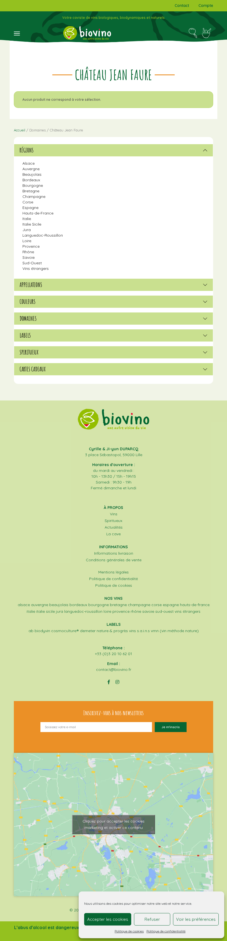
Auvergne (31, 168)
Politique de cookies (129, 931)
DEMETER (88, 630)
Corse (27, 202)
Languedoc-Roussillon (42, 235)
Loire (26, 240)
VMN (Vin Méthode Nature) (175, 630)
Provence (31, 246)
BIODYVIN (42, 630)
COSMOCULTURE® (65, 630)
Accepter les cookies (107, 919)
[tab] (113, 150)
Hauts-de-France (37, 213)
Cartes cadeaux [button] (33, 369)
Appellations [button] (31, 284)
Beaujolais (32, 174)
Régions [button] (26, 150)
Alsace (28, 163)
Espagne (30, 207)
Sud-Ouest (32, 262)
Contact (182, 5)
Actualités (114, 527)
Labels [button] (25, 335)
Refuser (152, 919)
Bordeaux (31, 179)
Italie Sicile (31, 224)
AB (31, 630)
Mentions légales (113, 572)
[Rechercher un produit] (193, 33)
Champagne (33, 196)
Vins (113, 513)
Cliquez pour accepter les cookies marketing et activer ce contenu (113, 824)
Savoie (28, 257)
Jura (26, 229)
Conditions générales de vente (113, 559)
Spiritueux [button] (29, 352)
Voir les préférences (196, 919)
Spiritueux (113, 520)
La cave (113, 533)
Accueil (19, 130)
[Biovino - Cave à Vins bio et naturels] (87, 33)
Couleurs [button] (27, 301)
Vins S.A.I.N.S (139, 630)
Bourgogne (32, 185)
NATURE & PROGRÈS (112, 630)
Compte (205, 5)
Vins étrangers (35, 268)
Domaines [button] (28, 318)
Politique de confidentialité (165, 931)
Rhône (28, 251)
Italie (26, 218)
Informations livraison (113, 553)
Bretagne (30, 190)
